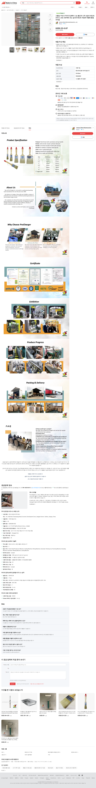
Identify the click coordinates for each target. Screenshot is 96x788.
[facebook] (79, 775)
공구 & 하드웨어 (10, 10)
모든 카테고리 (6, 7)
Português (42, 778)
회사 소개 (15, 775)
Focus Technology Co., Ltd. (50, 781)
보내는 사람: (6, 664)
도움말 (80, 7)
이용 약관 (75, 783)
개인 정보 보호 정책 (32, 775)
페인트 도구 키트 (28, 752)
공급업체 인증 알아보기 (59, 775)
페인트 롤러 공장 (6, 767)
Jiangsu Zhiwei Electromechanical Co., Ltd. (68, 22)
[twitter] (82, 775)
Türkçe (83, 778)
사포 (2, 752)
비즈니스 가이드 (74, 775)
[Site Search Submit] (78, 2)
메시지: (7, 672)
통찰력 (67, 775)
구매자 (72, 7)
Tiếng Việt (88, 778)
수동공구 (17, 10)
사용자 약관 (24, 775)
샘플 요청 (80, 37)
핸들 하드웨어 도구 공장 (40, 767)
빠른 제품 (52, 775)
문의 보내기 (65, 34)
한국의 (59, 778)
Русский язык (53, 778)
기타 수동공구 (24, 10)
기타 (49, 754)
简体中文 (11, 778)
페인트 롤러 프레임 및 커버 (54, 752)
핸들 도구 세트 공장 (27, 767)
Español (31, 778)
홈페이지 (3, 10)
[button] (74, 2)
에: (8, 668)
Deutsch (36, 778)
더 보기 (3, 770)
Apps (86, 7)
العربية (63, 778)
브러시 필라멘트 (28, 754)
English (6, 778)
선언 (19, 775)
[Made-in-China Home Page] (9, 2)
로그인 (93, 3)
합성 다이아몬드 (59, 767)
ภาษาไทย (78, 778)
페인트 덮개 (50, 767)
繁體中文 (16, 778)
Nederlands (68, 778)
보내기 (12, 684)
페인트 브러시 (74, 752)
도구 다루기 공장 (16, 767)
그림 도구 (3, 754)
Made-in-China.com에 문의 (43, 775)
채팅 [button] (86, 34)
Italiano (47, 778)
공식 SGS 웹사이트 (36, 487)
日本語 (21, 778)
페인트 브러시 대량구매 (71, 767)
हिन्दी (73, 778)
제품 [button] (23, 3)
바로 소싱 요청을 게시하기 (37, 683)
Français (26, 778)
